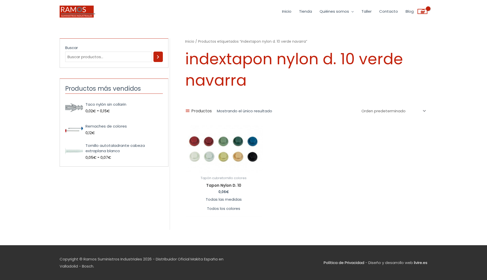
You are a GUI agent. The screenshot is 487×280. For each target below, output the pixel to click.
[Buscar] (158, 57)
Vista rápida (223, 169)
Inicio (189, 41)
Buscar (71, 47)
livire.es (420, 262)
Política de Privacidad (344, 262)
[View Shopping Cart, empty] (422, 11)
